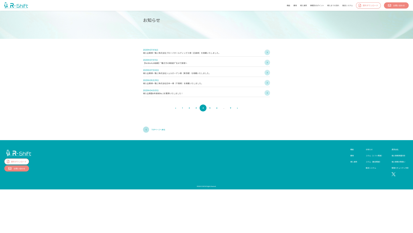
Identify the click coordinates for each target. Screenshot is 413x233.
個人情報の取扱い (398, 161)
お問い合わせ (399, 5)
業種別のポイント (317, 5)
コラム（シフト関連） (374, 155)
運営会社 (395, 149)
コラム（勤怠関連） (373, 161)
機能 (288, 5)
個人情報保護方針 (398, 155)
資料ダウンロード (370, 5)
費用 (295, 5)
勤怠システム (347, 5)
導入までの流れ (333, 5)
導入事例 (303, 5)
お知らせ (369, 149)
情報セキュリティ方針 (400, 168)
